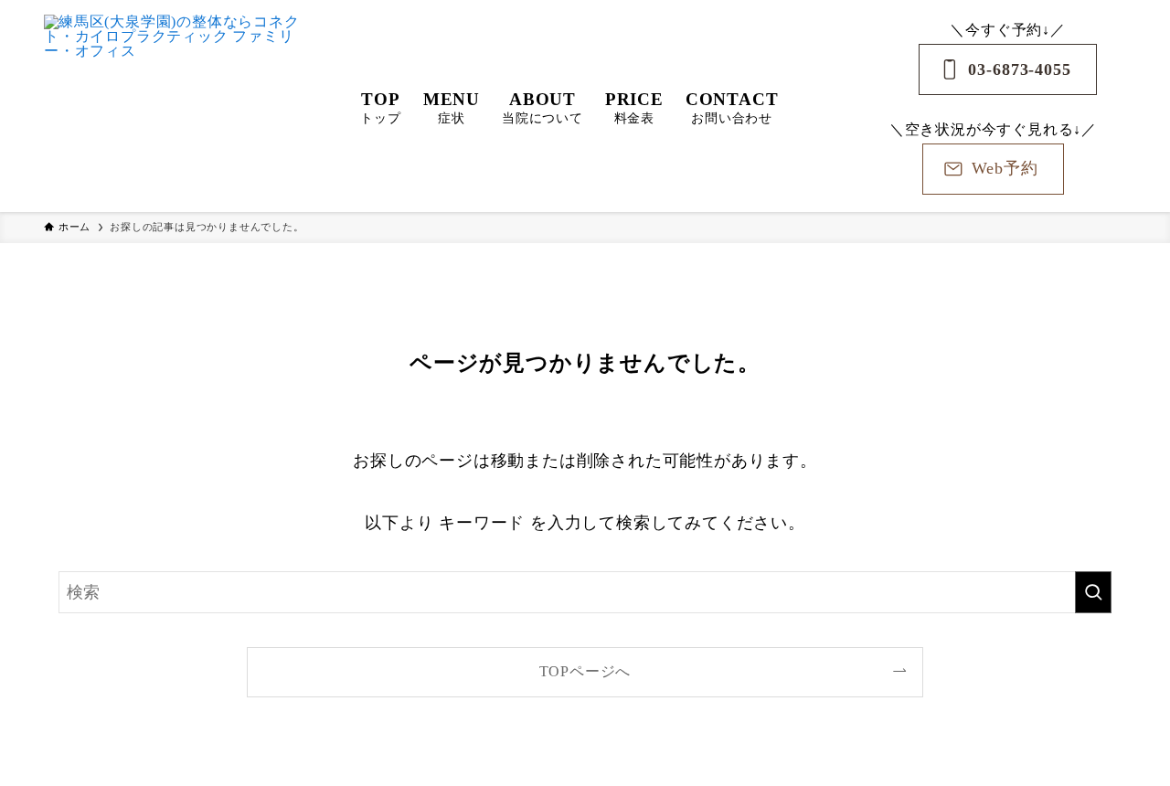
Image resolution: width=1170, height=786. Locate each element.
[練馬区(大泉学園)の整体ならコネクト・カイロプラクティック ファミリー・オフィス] (178, 106)
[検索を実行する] (1093, 592)
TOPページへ (585, 672)
